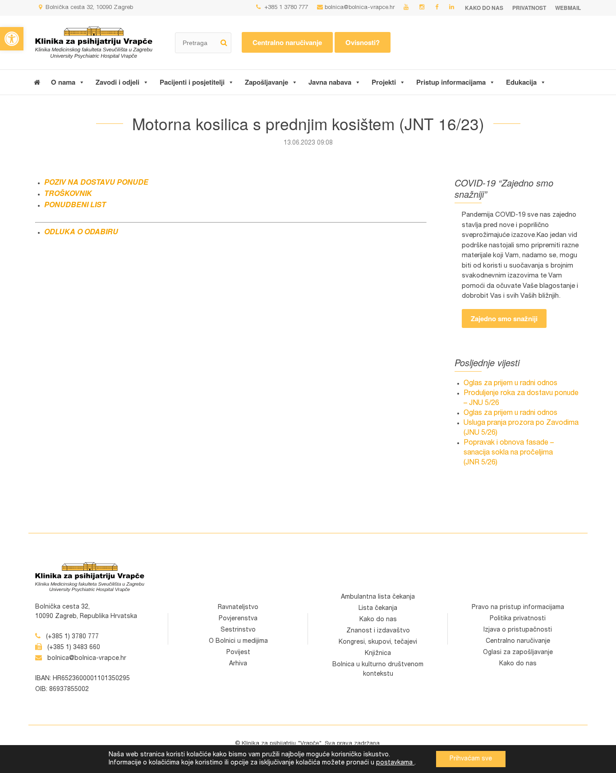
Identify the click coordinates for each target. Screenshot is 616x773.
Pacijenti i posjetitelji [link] (192, 82)
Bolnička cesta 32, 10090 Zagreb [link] (88, 8)
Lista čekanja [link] (378, 608)
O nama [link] (63, 82)
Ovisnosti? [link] (362, 42)
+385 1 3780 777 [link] (285, 8)
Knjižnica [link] (378, 653)
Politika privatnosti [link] (518, 619)
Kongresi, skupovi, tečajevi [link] (378, 642)
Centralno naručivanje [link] (287, 42)
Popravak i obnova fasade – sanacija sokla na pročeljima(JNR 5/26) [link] (509, 453)
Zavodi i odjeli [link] (117, 82)
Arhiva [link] (238, 664)
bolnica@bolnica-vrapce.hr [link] (360, 8)
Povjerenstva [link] (238, 619)
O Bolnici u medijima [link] (238, 641)
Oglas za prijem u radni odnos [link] (510, 383)
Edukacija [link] (521, 82)
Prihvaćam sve (471, 759)
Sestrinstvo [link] (238, 630)
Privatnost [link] (529, 8)
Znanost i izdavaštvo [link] (378, 631)
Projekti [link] (384, 82)
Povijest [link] (238, 653)
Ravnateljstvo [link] (238, 608)
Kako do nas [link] (484, 8)
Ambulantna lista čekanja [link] (378, 597)
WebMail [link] (568, 8)
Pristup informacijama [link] (451, 82)
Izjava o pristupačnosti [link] (517, 630)
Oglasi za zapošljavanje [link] (518, 653)
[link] (11, 38)
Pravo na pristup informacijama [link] (518, 608)
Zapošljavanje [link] (266, 82)
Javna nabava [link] (329, 82)
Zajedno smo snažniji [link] (504, 318)
